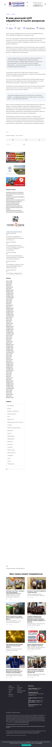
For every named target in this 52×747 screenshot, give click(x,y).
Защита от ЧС (10, 419)
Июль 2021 (9, 373)
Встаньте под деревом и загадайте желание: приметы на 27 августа (15, 238)
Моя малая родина (19, 688)
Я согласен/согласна (26, 745)
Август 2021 (9, 371)
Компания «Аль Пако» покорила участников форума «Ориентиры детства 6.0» (15, 194)
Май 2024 (8, 321)
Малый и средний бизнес (14, 427)
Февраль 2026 (10, 290)
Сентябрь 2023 (10, 333)
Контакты (11, 696)
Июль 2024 (9, 318)
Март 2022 (9, 361)
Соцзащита (10, 455)
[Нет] (50, 743)
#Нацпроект (12, 687)
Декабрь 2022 (10, 347)
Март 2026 (8, 288)
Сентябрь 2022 (10, 352)
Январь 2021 (9, 382)
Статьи (9, 461)
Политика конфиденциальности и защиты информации (17, 724)
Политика (9, 447)
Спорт (8, 458)
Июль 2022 (9, 355)
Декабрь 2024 (10, 311)
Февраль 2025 (10, 308)
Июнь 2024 (9, 320)
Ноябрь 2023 (9, 330)
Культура (9, 425)
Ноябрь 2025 (9, 294)
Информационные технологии (15, 422)
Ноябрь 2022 (9, 349)
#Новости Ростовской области (14, 231)
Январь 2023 (9, 346)
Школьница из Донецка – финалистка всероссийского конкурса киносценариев (14, 671)
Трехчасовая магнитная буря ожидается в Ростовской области (14, 646)
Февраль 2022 (10, 362)
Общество (10, 441)
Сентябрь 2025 (10, 297)
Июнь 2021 (9, 374)
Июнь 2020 (9, 392)
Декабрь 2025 (10, 293)
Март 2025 (8, 306)
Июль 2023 (9, 336)
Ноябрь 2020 (9, 385)
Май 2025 (8, 303)
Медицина (10, 430)
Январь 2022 (9, 364)
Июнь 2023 (9, 338)
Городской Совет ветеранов (21, 691)
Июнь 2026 (9, 284)
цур (8, 132)
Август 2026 (9, 281)
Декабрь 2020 (10, 383)
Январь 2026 (9, 291)
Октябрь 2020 (10, 386)
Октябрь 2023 (9, 332)
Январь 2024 (9, 327)
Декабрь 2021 (9, 365)
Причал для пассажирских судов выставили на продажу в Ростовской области (15, 257)
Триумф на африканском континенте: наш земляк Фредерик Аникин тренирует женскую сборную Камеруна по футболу (14, 206)
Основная (9, 444)
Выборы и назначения (13, 411)
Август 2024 (9, 317)
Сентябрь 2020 (10, 388)
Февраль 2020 (10, 397)
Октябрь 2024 (9, 314)
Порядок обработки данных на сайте (21, 721)
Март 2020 (9, 396)
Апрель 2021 (9, 377)
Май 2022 (8, 358)
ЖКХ (8, 416)
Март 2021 (8, 379)
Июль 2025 (9, 300)
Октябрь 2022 (9, 350)
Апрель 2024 (9, 323)
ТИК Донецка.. (11, 463)
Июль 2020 (9, 391)
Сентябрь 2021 (10, 370)
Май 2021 (8, 376)
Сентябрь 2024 (10, 315)
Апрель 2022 (9, 359)
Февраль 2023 (10, 344)
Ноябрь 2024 (9, 312)
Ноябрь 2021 (9, 367)
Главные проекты (11, 413)
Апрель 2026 (9, 287)
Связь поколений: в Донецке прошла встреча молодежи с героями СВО (35, 671)
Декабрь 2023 (10, 329)
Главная (10, 686)
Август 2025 (9, 299)
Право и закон (11, 450)
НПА (18, 686)
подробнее (28, 741)
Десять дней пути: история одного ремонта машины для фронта (14, 618)
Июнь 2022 (9, 356)
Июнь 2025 (9, 302)
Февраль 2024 (10, 326)
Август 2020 (9, 389)
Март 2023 (9, 343)
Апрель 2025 (9, 305)
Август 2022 (9, 353)
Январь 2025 (9, 309)
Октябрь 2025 (9, 296)
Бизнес (9, 408)
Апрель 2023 (9, 341)
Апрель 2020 (9, 394)
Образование (10, 436)
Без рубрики (10, 405)
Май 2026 (8, 285)
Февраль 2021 (9, 380)
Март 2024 (9, 324)
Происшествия (11, 452)
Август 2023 (9, 335)
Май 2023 (8, 340)
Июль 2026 (9, 282)
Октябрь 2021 (9, 368)
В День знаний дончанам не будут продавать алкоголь (35, 645)
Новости (9, 433)
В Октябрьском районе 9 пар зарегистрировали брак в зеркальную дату (15, 266)
